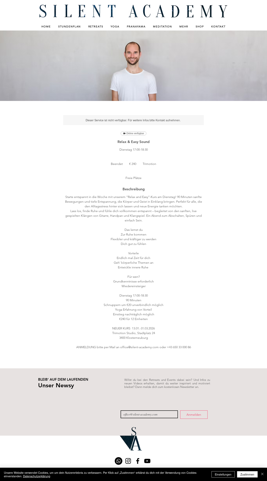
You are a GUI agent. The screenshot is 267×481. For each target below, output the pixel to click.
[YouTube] (147, 461)
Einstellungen (223, 474)
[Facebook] (138, 461)
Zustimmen (247, 474)
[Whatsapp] (118, 461)
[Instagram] (128, 461)
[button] (70, 26)
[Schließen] (262, 474)
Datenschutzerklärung (36, 476)
